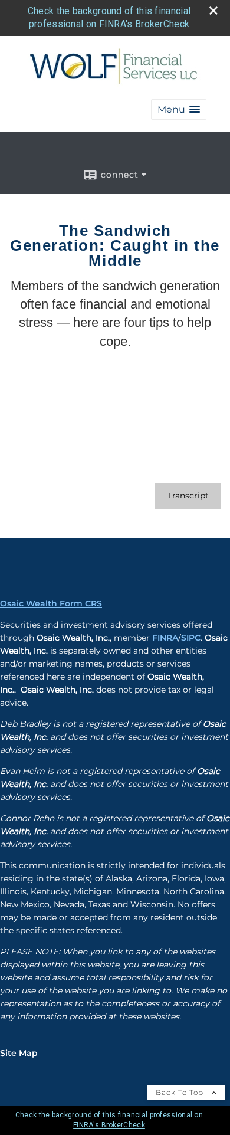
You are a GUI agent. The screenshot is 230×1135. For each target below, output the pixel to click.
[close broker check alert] (213, 10)
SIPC (191, 637)
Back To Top (181, 1092)
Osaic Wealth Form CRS (51, 603)
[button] (178, 109)
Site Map (19, 1053)
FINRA (165, 637)
